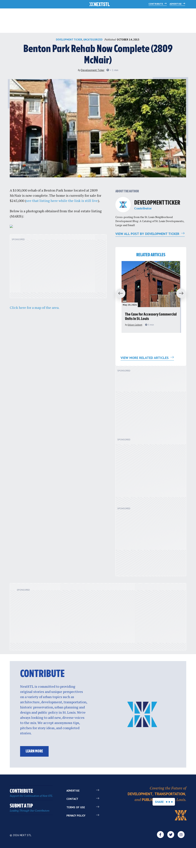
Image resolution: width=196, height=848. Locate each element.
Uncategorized (93, 39)
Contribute (156, 3)
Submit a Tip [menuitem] (29, 807)
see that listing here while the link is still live (62, 200)
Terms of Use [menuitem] (75, 807)
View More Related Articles (145, 357)
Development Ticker (69, 39)
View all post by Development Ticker (147, 233)
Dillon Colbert (135, 324)
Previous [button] (119, 293)
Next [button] (183, 293)
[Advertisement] (58, 268)
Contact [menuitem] (72, 799)
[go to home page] (99, 4)
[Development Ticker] (123, 204)
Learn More (34, 751)
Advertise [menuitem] (73, 790)
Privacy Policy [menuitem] (75, 815)
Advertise (176, 3)
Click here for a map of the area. (34, 307)
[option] (151, 297)
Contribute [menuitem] (31, 793)
